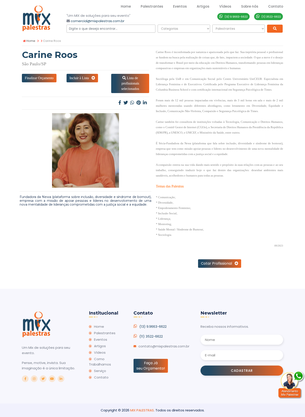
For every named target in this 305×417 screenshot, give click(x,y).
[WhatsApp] (132, 103)
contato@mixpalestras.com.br (163, 346)
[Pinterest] (138, 103)
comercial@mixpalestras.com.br (97, 21)
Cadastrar (242, 370)
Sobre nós (249, 6)
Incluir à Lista (80, 78)
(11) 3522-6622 (151, 336)
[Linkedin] (145, 103)
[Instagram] (34, 378)
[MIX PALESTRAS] (36, 17)
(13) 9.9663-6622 (153, 326)
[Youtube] (52, 378)
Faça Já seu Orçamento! (150, 365)
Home (126, 6)
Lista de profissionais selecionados (130, 83)
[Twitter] (125, 103)
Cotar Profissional (218, 263)
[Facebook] (119, 103)
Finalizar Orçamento (39, 78)
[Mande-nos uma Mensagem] (291, 384)
